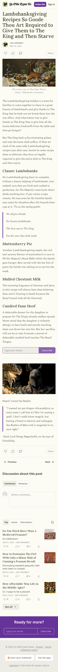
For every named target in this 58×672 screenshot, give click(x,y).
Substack (13, 665)
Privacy (39, 646)
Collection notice (29, 649)
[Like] (5, 53)
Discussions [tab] (26, 522)
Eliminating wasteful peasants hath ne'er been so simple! (21, 567)
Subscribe (40, 4)
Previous (12, 462)
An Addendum (10, 538)
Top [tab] (6, 522)
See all (9, 606)
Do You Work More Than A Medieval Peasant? (19, 532)
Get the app (44, 657)
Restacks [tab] (22, 483)
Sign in (51, 4)
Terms (48, 646)
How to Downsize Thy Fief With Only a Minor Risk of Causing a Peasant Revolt (19, 557)
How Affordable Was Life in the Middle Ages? (20, 585)
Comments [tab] (9, 483)
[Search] (52, 522)
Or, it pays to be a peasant (16, 591)
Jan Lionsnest (17, 43)
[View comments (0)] (13, 53)
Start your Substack (21, 657)
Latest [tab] (14, 522)
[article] (29, 538)
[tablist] (15, 484)
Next (47, 462)
